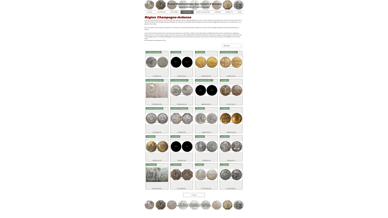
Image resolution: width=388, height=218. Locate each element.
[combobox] (232, 46)
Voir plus (194, 195)
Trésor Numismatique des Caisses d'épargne (195, 4)
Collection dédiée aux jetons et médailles (194, 7)
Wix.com (207, 204)
